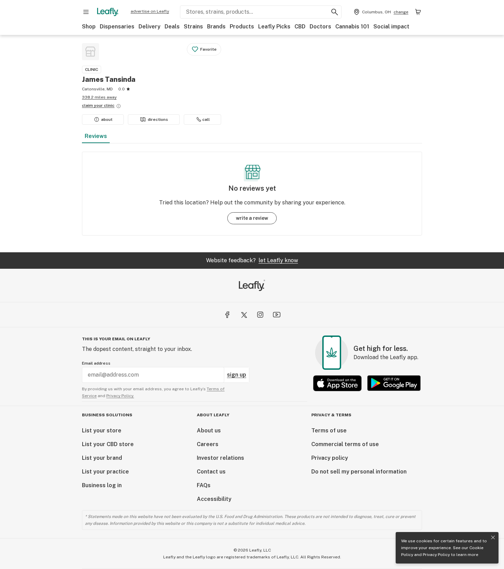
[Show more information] (118, 106)
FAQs (204, 485)
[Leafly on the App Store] (337, 383)
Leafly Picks (274, 26)
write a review (252, 218)
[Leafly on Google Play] (394, 383)
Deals (172, 26)
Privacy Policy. (120, 395)
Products (242, 26)
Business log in (102, 485)
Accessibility (214, 499)
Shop (89, 26)
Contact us (211, 471)
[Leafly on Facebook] (227, 314)
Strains (193, 26)
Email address (96, 363)
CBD (300, 26)
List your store (101, 430)
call (206, 119)
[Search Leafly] (334, 11)
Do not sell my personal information (359, 471)
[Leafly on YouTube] (276, 315)
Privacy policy (329, 458)
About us (209, 430)
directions (158, 119)
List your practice (105, 471)
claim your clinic (98, 105)
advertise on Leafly (150, 11)
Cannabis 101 (352, 26)
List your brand (102, 458)
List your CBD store (108, 444)
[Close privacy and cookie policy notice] (493, 537)
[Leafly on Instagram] (260, 315)
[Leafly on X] (244, 315)
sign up (236, 374)
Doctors (320, 26)
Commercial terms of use (345, 444)
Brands (216, 26)
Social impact (391, 26)
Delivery (149, 26)
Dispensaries (117, 26)
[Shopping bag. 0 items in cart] (418, 12)
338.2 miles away (99, 97)
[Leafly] (108, 12)
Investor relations (220, 458)
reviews (96, 136)
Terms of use (329, 430)
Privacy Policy (436, 554)
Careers (207, 444)
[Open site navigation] (86, 12)
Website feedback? (252, 260)
